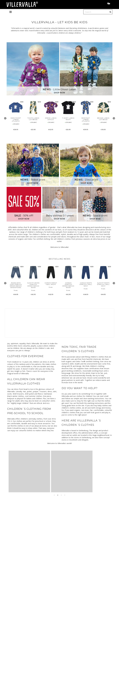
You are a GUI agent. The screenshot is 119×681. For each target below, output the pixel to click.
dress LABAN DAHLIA (50, 118)
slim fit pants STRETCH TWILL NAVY (103, 284)
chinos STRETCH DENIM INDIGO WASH (68, 285)
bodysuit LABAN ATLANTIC (86, 119)
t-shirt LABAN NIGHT (68, 118)
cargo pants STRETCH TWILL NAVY (85, 284)
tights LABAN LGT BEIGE (33, 118)
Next (113, 118)
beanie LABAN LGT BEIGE (103, 118)
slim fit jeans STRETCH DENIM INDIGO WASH (33, 285)
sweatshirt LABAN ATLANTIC (16, 119)
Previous (5, 118)
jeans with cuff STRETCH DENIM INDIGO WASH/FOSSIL (16, 285)
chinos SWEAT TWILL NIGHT (51, 283)
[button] (109, 4)
